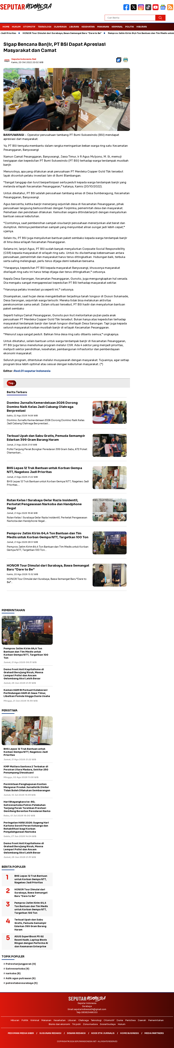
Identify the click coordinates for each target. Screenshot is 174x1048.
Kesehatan (88, 26)
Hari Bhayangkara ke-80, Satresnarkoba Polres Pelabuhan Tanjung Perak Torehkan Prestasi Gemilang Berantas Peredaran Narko (27, 806)
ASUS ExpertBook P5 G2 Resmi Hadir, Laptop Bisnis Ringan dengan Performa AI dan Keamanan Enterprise (31, 941)
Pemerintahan (156, 1020)
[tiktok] (149, 9)
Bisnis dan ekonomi (59, 1024)
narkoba (13, 973)
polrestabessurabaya (22, 983)
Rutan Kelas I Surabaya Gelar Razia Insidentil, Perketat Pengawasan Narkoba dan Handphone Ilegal (44, 504)
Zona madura (90, 1024)
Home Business (129, 1033)
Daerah (142, 1020)
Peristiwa (130, 1020)
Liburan (74, 26)
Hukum (16, 26)
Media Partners (154, 1033)
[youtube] (156, 9)
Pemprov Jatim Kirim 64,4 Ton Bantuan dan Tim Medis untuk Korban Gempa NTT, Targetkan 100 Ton (47, 535)
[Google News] (163, 9)
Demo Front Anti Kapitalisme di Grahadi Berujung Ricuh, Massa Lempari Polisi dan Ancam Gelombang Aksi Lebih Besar (24, 674)
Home (6, 26)
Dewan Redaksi (76, 1033)
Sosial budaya (108, 1024)
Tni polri (76, 1024)
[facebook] (127, 9)
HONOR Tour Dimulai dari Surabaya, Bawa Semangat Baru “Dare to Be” (43, 33)
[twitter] (134, 9)
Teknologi (44, 26)
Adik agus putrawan (21, 978)
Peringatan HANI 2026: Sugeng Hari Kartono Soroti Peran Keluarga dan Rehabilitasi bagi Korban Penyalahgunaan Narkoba (26, 827)
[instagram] (141, 9)
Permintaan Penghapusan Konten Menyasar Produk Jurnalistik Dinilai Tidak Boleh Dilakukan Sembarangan (27, 787)
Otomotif (29, 26)
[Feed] (170, 9)
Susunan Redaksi (50, 1033)
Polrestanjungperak (21, 963)
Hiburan (141, 26)
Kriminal (117, 26)
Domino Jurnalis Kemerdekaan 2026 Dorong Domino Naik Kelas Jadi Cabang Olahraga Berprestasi (42, 407)
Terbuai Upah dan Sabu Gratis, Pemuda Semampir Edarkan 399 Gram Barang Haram (46, 438)
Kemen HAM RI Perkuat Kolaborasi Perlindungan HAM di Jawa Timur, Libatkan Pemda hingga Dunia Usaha (27, 693)
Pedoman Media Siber (21, 1033)
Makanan (103, 26)
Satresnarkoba (17, 968)
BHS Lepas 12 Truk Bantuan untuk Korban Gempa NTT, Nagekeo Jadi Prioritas (44, 470)
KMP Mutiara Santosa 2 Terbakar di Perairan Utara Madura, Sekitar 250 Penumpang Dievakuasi (26, 769)
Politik (129, 26)
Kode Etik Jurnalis (103, 1033)
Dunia (120, 1020)
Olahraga (60, 26)
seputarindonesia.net (23, 59)
